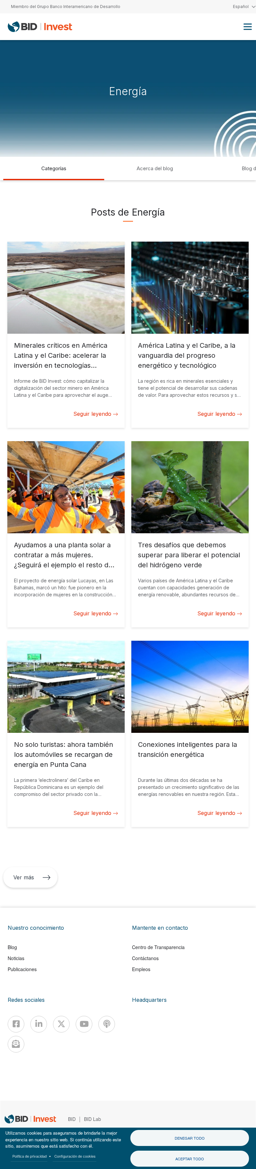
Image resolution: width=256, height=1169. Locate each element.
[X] (61, 1024)
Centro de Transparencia (158, 947)
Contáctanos (145, 958)
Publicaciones (22, 969)
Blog (12, 947)
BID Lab (92, 1119)
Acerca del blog (155, 168)
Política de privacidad (29, 1156)
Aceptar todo (189, 1158)
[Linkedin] (38, 1024)
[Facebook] (16, 1024)
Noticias (16, 958)
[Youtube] (84, 1024)
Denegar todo (190, 1138)
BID (72, 1119)
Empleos (141, 969)
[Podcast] (106, 1024)
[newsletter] (16, 1044)
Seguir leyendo (92, 413)
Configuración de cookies (75, 1156)
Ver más (23, 877)
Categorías (53, 168)
